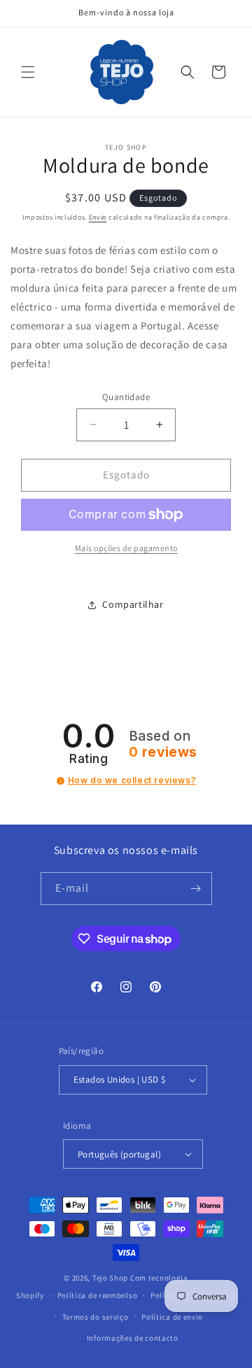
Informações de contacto (132, 1338)
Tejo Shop (110, 1278)
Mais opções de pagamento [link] (126, 548)
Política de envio (172, 1317)
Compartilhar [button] (132, 604)
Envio (98, 217)
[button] (28, 72)
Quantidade (126, 397)
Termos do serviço (95, 1317)
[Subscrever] (196, 888)
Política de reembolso (97, 1295)
